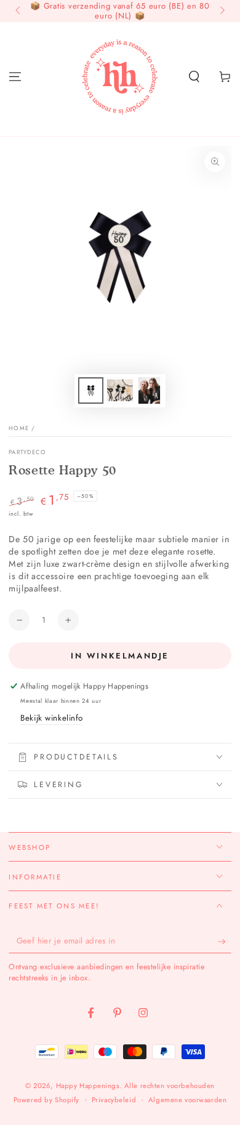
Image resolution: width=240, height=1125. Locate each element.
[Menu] (15, 76)
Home (19, 428)
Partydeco (27, 453)
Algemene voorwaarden (187, 1100)
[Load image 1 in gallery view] (91, 390)
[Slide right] (221, 11)
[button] (194, 76)
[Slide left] (18, 11)
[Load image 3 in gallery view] (149, 390)
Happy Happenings (88, 1086)
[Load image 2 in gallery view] (120, 390)
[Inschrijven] (224, 942)
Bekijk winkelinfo (51, 718)
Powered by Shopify (46, 1100)
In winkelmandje (120, 656)
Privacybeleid (114, 1100)
